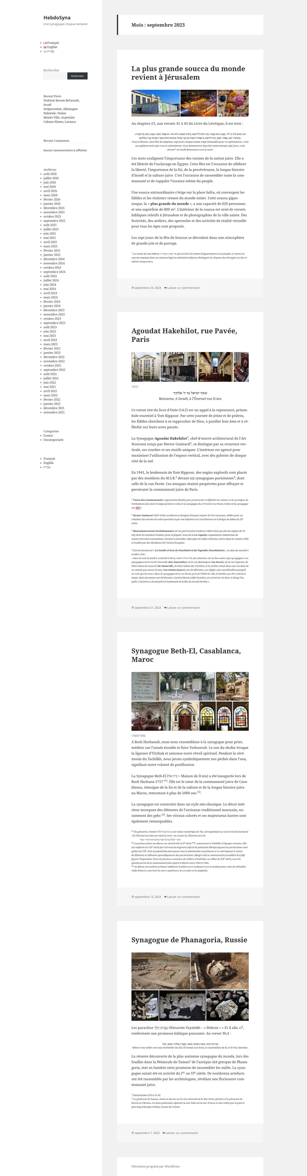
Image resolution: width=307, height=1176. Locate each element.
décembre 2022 (54, 357)
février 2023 (52, 348)
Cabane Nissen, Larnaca (60, 122)
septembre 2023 (54, 323)
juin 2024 (50, 285)
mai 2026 (50, 187)
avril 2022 (50, 391)
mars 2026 (51, 195)
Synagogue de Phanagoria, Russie (189, 939)
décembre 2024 (54, 259)
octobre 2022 (52, 365)
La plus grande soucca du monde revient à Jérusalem (188, 73)
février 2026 (52, 199)
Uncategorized (53, 440)
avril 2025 (50, 242)
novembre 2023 (54, 314)
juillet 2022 (51, 378)
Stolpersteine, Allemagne (61, 109)
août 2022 (50, 374)
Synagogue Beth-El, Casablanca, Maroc (186, 655)
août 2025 (50, 225)
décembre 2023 (54, 310)
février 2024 (52, 302)
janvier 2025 (52, 255)
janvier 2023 (52, 353)
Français (49, 459)
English (48, 463)
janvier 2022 (52, 404)
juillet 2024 (51, 280)
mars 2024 (51, 297)
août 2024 (50, 276)
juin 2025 (50, 233)
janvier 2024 (52, 306)
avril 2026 (50, 191)
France (48, 435)
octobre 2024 (52, 267)
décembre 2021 (54, 408)
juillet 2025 (51, 229)
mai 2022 (50, 387)
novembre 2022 (54, 361)
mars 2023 (51, 344)
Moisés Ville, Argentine (59, 117)
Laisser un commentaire (183, 288)
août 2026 (50, 174)
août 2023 (50, 327)
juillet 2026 (51, 178)
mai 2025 (50, 238)
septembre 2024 (54, 272)
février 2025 (52, 250)
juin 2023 (50, 331)
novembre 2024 (54, 263)
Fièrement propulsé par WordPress (155, 1166)
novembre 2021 (54, 412)
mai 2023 (50, 336)
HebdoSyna (57, 17)
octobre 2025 (52, 216)
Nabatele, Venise (55, 113)
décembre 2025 (54, 208)
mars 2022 (51, 395)
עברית (47, 467)
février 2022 (52, 399)
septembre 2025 (54, 221)
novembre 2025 (54, 212)
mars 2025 (51, 246)
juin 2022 (50, 382)
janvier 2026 (52, 204)
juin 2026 (50, 182)
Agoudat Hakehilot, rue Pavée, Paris (184, 335)
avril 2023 (50, 340)
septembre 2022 (54, 370)
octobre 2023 (52, 319)
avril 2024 (50, 293)
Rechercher (52, 70)
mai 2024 (50, 289)
